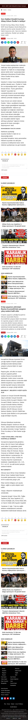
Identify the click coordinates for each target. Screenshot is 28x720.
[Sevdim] (9, 152)
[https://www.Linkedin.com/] (11, 698)
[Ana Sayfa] (1, 10)
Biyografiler (4, 683)
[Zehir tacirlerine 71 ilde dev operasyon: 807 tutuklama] (14, 257)
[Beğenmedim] (12, 152)
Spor (16, 674)
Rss (5, 704)
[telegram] (11, 42)
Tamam (19, 718)
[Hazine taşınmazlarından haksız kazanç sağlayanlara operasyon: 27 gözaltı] (14, 194)
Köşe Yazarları (4, 681)
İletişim (12, 704)
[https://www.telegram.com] (14, 698)
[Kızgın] (15, 152)
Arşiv (11, 681)
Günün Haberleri (14, 679)
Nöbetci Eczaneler (5, 692)
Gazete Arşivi (13, 683)
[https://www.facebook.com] (8, 698)
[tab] (5, 161)
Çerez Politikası (19, 704)
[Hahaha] (18, 152)
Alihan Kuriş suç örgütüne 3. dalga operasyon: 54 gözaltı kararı (14, 225)
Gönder (5, 177)
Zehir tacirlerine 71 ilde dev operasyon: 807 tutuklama (11, 267)
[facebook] (2, 42)
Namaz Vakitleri (5, 694)
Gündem (9, 9)
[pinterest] (18, 42)
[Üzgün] (25, 152)
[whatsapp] (8, 42)
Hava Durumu (4, 688)
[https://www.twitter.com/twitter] (2, 698)
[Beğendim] (2, 152)
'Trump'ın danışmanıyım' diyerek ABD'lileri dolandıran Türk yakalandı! (13, 246)
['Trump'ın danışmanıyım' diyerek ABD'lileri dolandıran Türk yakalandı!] (14, 236)
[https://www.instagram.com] (5, 698)
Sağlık (16, 672)
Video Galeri (4, 679)
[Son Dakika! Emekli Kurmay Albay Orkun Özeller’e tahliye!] (14, 54)
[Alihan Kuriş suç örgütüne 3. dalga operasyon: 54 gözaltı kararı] (14, 215)
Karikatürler (13, 685)
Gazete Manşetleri (5, 690)
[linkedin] (15, 42)
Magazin (4, 672)
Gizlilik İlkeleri (13, 706)
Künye (8, 704)
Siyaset (4, 674)
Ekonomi (17, 668)
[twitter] (5, 42)
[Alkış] (5, 152)
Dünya (3, 668)
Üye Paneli (13, 677)
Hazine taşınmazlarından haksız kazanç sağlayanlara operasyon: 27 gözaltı (13, 204)
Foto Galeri (3, 677)
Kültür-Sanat (18, 670)
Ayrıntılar (15, 718)
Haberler (5, 9)
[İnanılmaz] (22, 152)
